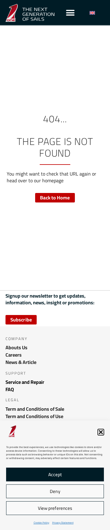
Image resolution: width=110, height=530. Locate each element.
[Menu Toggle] (70, 12)
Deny (55, 491)
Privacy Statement (63, 522)
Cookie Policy (41, 522)
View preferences (55, 508)
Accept (55, 474)
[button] (101, 432)
